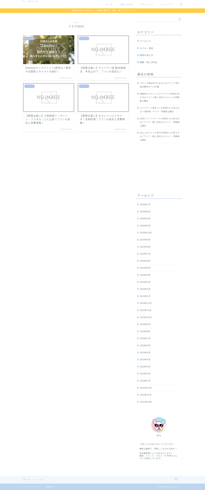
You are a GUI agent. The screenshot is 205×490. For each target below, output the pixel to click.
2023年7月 (145, 338)
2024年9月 (145, 240)
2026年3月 (145, 225)
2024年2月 (145, 289)
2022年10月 (146, 402)
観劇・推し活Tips (149, 62)
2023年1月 (145, 381)
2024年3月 (145, 282)
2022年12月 (146, 388)
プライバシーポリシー (33, 486)
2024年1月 (145, 296)
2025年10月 (146, 232)
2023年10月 (146, 317)
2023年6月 (145, 345)
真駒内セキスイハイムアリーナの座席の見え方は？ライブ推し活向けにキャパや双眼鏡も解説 (160, 97)
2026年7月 (145, 204)
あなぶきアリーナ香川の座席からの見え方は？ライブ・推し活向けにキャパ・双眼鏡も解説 (160, 136)
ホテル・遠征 (146, 48)
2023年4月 (145, 359)
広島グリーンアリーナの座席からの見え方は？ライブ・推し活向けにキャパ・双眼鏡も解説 (160, 122)
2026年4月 (145, 218)
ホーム (109, 4)
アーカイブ (145, 41)
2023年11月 (146, 310)
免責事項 (49, 486)
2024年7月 (145, 254)
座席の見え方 (146, 55)
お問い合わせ (126, 4)
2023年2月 (145, 373)
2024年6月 (145, 261)
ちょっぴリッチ (30, 1)
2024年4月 (145, 275)
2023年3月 (145, 366)
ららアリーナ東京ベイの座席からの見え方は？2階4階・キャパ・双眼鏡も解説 (160, 110)
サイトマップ (167, 4)
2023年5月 (145, 352)
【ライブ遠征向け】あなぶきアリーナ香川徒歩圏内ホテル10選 (160, 85)
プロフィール (146, 4)
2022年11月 (146, 395)
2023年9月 (145, 324)
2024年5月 (145, 268)
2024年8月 (145, 247)
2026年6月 (145, 211)
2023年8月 (145, 331)
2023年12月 (146, 303)
